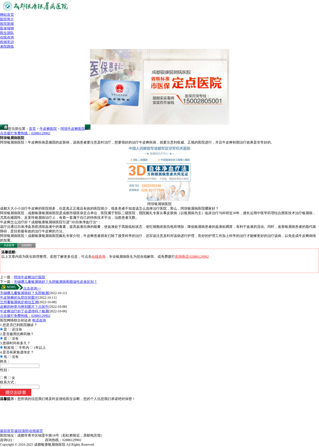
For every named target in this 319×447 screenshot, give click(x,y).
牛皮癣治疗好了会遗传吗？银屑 (24, 311)
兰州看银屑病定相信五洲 (19, 302)
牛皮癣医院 (48, 129)
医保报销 (7, 28)
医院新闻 (7, 24)
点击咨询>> (32, 288)
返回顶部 (21, 431)
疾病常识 (7, 42)
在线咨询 (7, 37)
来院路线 (7, 46)
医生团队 (7, 33)
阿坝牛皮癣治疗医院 (29, 277)
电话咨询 (39, 320)
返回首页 (7, 431)
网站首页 (7, 14)
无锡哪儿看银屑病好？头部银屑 (24, 293)
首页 (32, 129)
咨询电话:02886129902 (192, 256)
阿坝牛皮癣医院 (73, 129)
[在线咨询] (9, 246)
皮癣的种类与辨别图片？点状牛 (24, 306)
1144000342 (24, 440)
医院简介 (7, 19)
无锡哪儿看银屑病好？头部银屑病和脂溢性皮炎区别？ (55, 282)
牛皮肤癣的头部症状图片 (19, 297)
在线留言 (36, 431)
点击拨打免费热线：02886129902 (25, 133)
